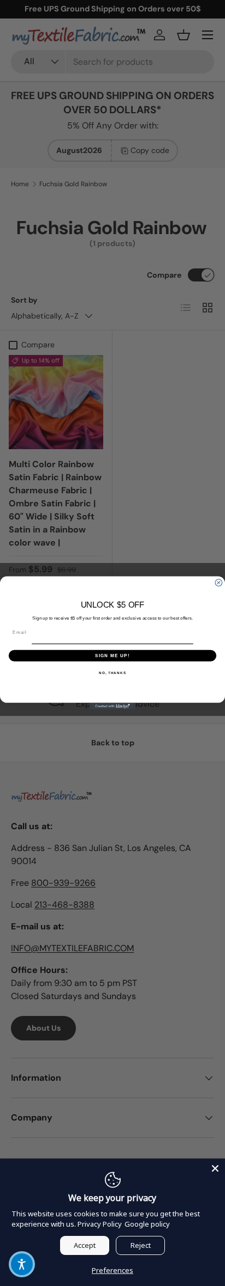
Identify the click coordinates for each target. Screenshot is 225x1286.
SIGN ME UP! (112, 655)
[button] (22, 1264)
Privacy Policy (100, 1224)
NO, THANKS (112, 673)
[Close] (215, 1168)
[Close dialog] (218, 582)
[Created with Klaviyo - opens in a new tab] (113, 706)
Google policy (147, 1224)
